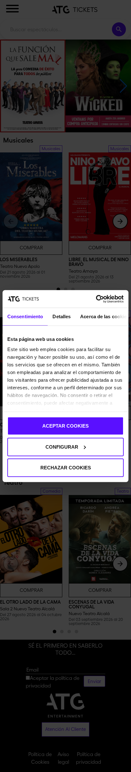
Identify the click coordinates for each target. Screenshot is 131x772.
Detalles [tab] (61, 316)
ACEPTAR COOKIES (65, 426)
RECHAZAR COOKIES (65, 467)
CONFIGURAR (61, 446)
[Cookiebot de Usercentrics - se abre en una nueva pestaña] (96, 299)
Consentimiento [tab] (25, 316)
